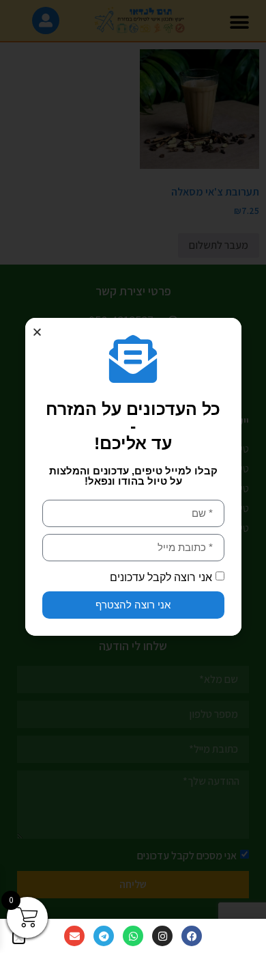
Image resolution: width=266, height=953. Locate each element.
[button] (37, 332)
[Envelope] (74, 936)
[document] (133, 476)
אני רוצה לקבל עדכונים (161, 576)
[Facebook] (191, 936)
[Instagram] (162, 936)
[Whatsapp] (133, 936)
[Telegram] (103, 936)
